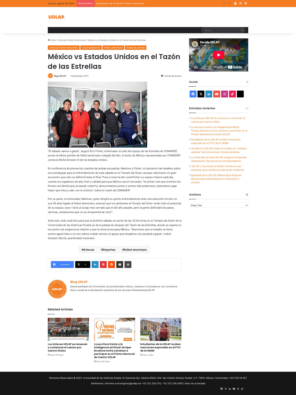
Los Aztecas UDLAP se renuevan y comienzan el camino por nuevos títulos (67, 347)
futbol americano (113, 47)
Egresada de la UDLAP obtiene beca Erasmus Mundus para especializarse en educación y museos (216, 179)
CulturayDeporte (91, 47)
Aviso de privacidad (195, 383)
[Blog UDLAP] (56, 17)
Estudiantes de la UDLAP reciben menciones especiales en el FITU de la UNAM (138, 3)
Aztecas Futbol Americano (72, 40)
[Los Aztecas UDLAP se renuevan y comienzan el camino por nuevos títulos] (68, 329)
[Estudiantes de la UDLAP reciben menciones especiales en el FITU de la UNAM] (160, 329)
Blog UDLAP (60, 76)
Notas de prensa (136, 47)
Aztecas (88, 249)
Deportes (109, 249)
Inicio (53, 40)
